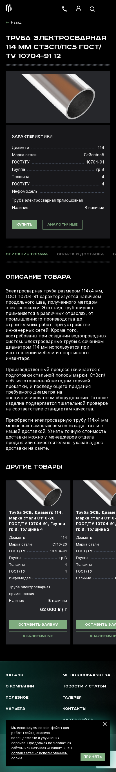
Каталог (16, 675)
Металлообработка (86, 675)
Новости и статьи (84, 686)
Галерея (72, 698)
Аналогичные (62, 224)
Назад (16, 22)
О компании (20, 686)
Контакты (74, 709)
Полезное (17, 698)
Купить (24, 224)
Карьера (15, 709)
